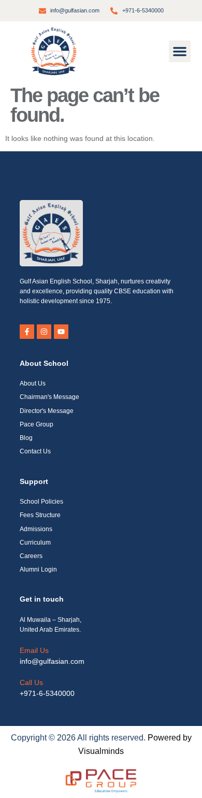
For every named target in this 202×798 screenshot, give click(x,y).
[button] (180, 51)
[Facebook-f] (27, 331)
